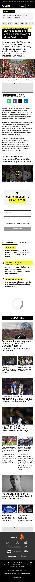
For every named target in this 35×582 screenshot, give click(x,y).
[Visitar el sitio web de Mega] (17, 547)
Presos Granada (25, 1)
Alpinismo (10, 248)
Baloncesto (24, 23)
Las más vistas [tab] (9, 243)
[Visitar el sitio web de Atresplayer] (13, 556)
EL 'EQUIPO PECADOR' (14, 279)
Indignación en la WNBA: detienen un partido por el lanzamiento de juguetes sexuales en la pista (25, 518)
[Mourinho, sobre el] (17, 386)
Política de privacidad (21, 570)
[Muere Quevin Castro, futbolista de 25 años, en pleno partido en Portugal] (17, 416)
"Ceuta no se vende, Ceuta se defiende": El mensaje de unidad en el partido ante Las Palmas (25, 449)
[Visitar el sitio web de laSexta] (17, 542)
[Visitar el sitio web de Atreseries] (25, 547)
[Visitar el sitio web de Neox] (25, 542)
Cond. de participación (23, 573)
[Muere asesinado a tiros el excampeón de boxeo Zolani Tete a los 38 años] (17, 483)
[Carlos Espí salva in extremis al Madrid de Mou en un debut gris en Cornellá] (25, 360)
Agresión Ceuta (16, 1)
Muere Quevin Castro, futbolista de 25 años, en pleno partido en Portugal (15, 428)
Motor (16, 23)
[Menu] (32, 5)
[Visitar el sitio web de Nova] (9, 547)
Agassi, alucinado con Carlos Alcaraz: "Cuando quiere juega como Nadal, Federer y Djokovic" (9, 369)
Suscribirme (17, 229)
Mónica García (7, 1)
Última (22, 5)
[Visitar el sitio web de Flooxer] (23, 556)
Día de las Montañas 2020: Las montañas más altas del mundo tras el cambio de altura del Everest (17, 253)
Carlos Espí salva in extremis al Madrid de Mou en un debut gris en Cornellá (17, 159)
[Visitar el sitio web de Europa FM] (17, 551)
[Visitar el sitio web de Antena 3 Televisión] (9, 542)
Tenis (4, 23)
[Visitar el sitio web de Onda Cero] (9, 551)
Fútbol (10, 23)
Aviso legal (11, 570)
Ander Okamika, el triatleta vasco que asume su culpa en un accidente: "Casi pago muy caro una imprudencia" (18, 270)
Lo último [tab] (23, 243)
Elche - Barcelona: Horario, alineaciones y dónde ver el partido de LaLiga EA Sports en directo (9, 449)
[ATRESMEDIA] (17, 537)
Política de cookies (10, 573)
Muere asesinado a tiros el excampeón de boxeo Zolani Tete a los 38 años (17, 496)
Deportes (17, 318)
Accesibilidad (17, 577)
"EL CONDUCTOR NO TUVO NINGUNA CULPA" (15, 263)
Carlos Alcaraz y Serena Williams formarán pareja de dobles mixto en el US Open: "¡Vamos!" (8, 517)
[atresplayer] (28, 6)
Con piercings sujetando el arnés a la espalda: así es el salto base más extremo (18, 284)
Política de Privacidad (24, 223)
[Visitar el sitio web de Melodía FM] (25, 551)
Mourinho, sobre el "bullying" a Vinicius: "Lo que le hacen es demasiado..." (17, 398)
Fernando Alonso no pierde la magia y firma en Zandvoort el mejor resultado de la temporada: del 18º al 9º (16, 346)
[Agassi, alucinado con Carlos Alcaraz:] (9, 360)
